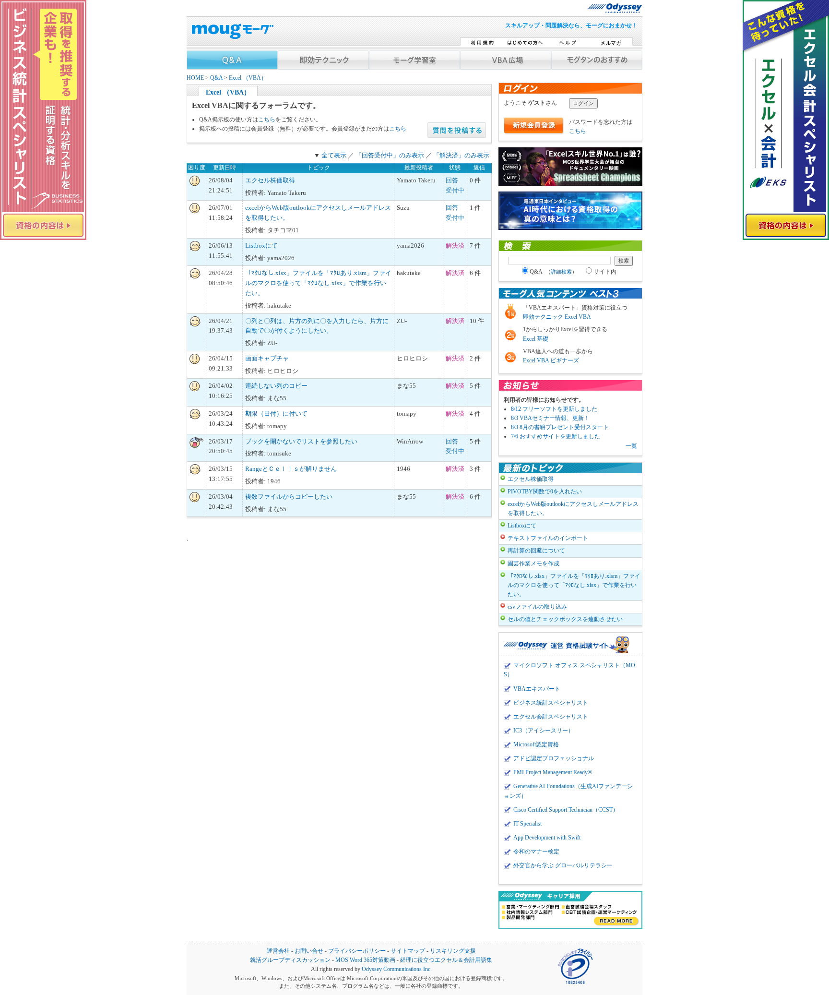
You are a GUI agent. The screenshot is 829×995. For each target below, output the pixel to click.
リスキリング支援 (453, 951)
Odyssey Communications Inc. (397, 969)
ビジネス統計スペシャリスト (550, 702)
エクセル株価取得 (270, 180)
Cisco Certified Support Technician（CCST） (565, 809)
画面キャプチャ (267, 358)
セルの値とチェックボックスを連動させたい (565, 619)
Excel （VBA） (248, 78)
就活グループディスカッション (290, 960)
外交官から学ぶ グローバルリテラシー (563, 865)
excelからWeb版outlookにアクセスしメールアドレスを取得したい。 (573, 508)
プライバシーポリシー (357, 951)
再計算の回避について (536, 550)
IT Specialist (527, 823)
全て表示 (333, 155)
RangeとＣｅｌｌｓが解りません (291, 468)
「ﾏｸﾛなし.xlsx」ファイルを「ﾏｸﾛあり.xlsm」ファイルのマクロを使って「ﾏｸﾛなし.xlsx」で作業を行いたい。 (318, 283)
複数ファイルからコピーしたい (288, 496)
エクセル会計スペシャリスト (550, 716)
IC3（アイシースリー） (543, 730)
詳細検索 (561, 272)
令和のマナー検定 (536, 851)
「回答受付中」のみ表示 (389, 155)
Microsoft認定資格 (536, 744)
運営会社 (278, 951)
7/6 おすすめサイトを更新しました (555, 436)
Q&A (216, 78)
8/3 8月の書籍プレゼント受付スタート (560, 427)
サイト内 (604, 271)
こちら (266, 119)
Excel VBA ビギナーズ (551, 360)
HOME (195, 78)
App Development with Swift (546, 837)
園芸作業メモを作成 (533, 563)
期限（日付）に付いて (276, 413)
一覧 (631, 446)
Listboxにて (261, 245)
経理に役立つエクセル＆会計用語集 (446, 960)
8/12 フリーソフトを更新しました (554, 409)
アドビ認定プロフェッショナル (553, 758)
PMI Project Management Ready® (552, 772)
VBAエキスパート (536, 688)
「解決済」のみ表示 (461, 155)
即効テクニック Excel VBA (557, 316)
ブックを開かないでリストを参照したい (301, 441)
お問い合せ (309, 951)
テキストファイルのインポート (548, 538)
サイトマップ (408, 951)
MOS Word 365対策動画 (365, 960)
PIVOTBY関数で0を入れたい (545, 491)
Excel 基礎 (535, 339)
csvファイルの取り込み (537, 606)
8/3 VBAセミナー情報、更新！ (550, 418)
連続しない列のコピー (276, 385)
